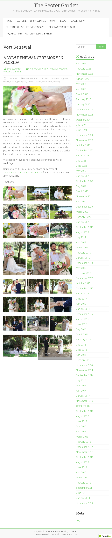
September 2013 (84, 411)
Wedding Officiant (12, 71)
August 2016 (82, 319)
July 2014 (81, 380)
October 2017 (83, 283)
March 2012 (82, 477)
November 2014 (84, 370)
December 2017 (84, 278)
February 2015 (83, 360)
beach (26, 79)
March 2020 (82, 211)
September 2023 (84, 150)
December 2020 (84, 206)
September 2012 (84, 457)
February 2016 (83, 339)
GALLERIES (77, 20)
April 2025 (81, 89)
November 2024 (84, 114)
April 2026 (81, 63)
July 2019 (81, 237)
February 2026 (83, 68)
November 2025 (84, 73)
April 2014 (81, 390)
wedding (56, 82)
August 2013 (82, 416)
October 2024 (83, 119)
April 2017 (81, 303)
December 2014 (84, 365)
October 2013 (83, 406)
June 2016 (81, 324)
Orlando (13, 82)
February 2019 (83, 252)
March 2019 (82, 247)
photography (22, 82)
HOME (9, 20)
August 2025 (82, 79)
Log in (79, 520)
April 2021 (81, 201)
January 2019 (83, 257)
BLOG (63, 20)
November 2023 (84, 140)
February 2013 (83, 441)
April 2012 (81, 472)
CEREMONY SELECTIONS (62, 27)
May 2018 (81, 268)
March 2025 (82, 94)
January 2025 (83, 104)
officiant (6, 82)
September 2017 (84, 288)
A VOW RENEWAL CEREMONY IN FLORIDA (33, 60)
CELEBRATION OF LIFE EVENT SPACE (25, 27)
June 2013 (81, 421)
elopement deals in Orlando (52, 79)
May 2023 (81, 171)
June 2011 (81, 493)
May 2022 (81, 186)
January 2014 (83, 395)
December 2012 (84, 447)
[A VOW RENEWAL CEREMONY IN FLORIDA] (37, 87)
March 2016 (82, 334)
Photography (36, 68)
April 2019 (81, 242)
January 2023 (83, 176)
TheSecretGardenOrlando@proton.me (22, 172)
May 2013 (81, 426)
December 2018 (84, 263)
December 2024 (84, 109)
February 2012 (83, 482)
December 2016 (84, 314)
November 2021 (84, 196)
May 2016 (81, 329)
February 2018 (83, 273)
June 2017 (81, 298)
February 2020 (83, 217)
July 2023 (81, 160)
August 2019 (82, 232)
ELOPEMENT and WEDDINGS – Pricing (36, 20)
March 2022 (82, 191)
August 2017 (82, 293)
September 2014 (84, 375)
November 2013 (84, 401)
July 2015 (81, 344)
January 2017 (83, 309)
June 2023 (81, 165)
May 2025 (81, 84)
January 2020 (83, 222)
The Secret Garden (56, 5)
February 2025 (83, 99)
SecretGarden (14, 68)
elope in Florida (35, 79)
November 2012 (84, 452)
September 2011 (84, 487)
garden (66, 79)
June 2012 (81, 467)
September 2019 (84, 227)
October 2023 (83, 145)
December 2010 (84, 503)
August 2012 (82, 462)
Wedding (63, 68)
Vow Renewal (51, 68)
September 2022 (84, 181)
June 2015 (81, 349)
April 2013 (81, 431)
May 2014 (81, 385)
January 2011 (83, 498)
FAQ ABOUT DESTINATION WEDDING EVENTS (29, 33)
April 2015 (81, 355)
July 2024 (81, 125)
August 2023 (82, 155)
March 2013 (82, 436)
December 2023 (84, 135)
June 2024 (81, 130)
